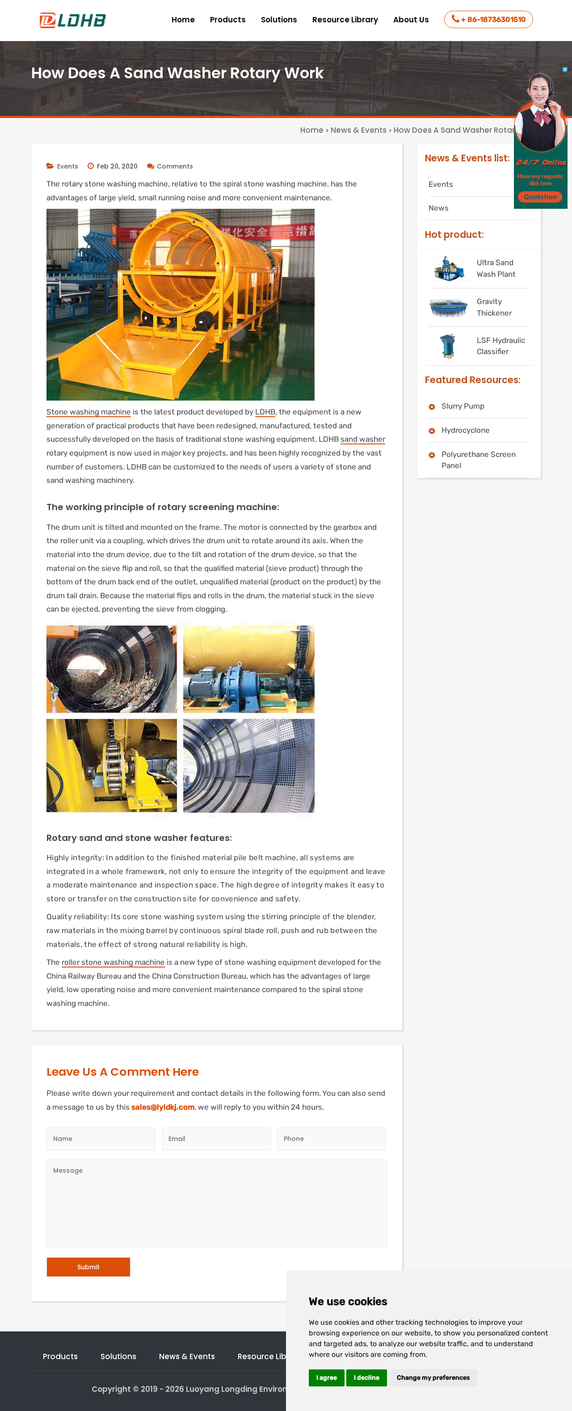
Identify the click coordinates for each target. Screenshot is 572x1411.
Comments (175, 166)
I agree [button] (326, 1377)
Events (67, 166)
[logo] (73, 20)
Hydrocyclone (466, 430)
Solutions (279, 19)
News (439, 207)
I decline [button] (366, 1377)
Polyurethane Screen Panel (479, 460)
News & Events (187, 1356)
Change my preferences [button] (433, 1377)
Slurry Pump (463, 405)
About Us (411, 19)
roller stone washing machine (113, 962)
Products (228, 19)
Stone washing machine (88, 411)
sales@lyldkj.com (162, 1107)
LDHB (265, 411)
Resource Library (345, 19)
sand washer (363, 439)
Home (183, 19)
